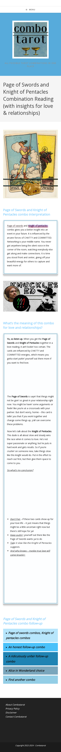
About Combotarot (15, 704)
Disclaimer (11, 712)
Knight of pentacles (38, 225)
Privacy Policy (12, 708)
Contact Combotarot (15, 716)
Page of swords (15, 225)
